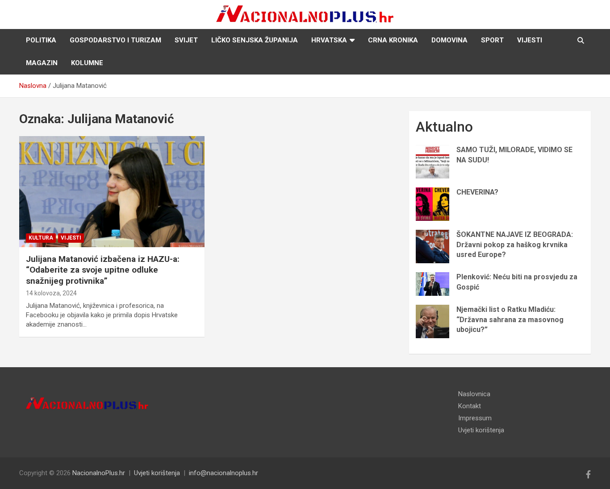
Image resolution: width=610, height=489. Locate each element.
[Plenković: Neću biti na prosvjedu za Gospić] (432, 284)
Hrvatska (329, 40)
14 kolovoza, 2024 (51, 293)
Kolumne (87, 63)
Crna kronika (393, 40)
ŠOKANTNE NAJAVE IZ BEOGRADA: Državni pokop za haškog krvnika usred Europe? (514, 244)
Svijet (186, 40)
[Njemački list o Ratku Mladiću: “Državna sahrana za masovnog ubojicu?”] (432, 321)
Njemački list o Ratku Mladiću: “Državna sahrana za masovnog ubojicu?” (510, 319)
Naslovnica (474, 394)
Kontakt (469, 406)
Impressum (475, 418)
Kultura (41, 238)
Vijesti (529, 40)
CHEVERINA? (477, 192)
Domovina (449, 40)
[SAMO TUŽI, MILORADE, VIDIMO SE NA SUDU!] (432, 161)
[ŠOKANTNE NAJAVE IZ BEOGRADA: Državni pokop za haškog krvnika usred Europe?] (432, 246)
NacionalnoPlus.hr (98, 473)
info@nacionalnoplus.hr (223, 473)
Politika (41, 40)
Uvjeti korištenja (481, 430)
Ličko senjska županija (254, 40)
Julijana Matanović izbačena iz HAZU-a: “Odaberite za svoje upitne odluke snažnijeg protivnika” (103, 270)
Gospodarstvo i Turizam (115, 40)
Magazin (42, 63)
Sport (492, 40)
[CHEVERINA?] (432, 204)
